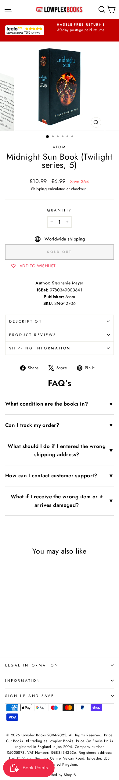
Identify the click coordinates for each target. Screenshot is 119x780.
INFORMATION (23, 680)
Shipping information (40, 348)
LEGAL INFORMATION (31, 665)
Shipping (39, 189)
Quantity (59, 210)
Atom (59, 147)
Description (25, 321)
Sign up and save (29, 695)
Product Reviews (32, 334)
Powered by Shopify (59, 775)
